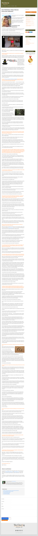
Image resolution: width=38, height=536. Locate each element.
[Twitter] (17, 530)
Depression (27, 40)
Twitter (7, 485)
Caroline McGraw (12, 13)
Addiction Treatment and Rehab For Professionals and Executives (11, 490)
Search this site (27, 9)
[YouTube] (20, 530)
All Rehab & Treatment (28, 39)
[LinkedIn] (19, 530)
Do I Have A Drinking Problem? (7, 492)
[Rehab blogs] (30, 60)
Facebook (6, 485)
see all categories (27, 44)
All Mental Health (28, 38)
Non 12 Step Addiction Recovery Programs (8, 491)
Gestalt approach (10, 227)
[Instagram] (22, 530)
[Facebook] (15, 530)
